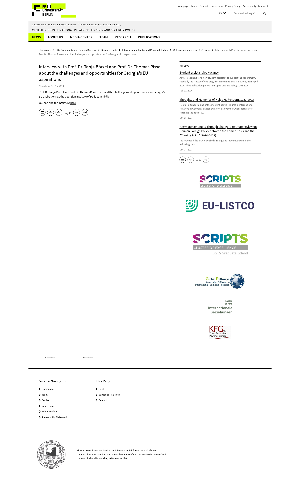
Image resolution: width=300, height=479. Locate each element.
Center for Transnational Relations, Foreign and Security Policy (83, 30)
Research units (109, 50)
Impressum (217, 6)
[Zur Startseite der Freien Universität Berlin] (57, 10)
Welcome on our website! (186, 50)
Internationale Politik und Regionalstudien (145, 50)
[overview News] (42, 113)
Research (123, 37)
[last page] (85, 113)
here (73, 103)
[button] (222, 13)
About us (55, 37)
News (36, 37)
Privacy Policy (232, 6)
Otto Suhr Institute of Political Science (100, 24)
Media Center (81, 37)
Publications (149, 37)
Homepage (182, 6)
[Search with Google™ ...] (264, 13)
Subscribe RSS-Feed (109, 394)
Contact (203, 6)
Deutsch (103, 400)
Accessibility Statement (255, 6)
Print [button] (101, 388)
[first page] (50, 113)
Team (194, 6)
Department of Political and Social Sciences (55, 24)
